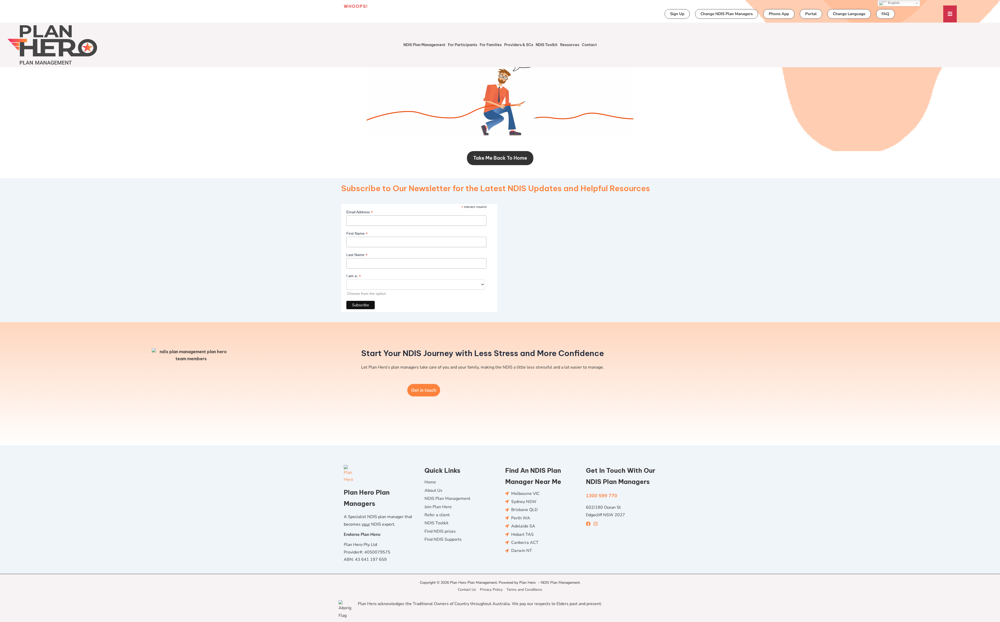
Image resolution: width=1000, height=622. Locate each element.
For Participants (462, 44)
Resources (569, 44)
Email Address (359, 212)
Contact (589, 44)
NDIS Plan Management (424, 44)
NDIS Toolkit (547, 44)
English (893, 3)
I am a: (353, 275)
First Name (357, 233)
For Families (491, 44)
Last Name (356, 254)
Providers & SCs (518, 44)
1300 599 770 (601, 496)
